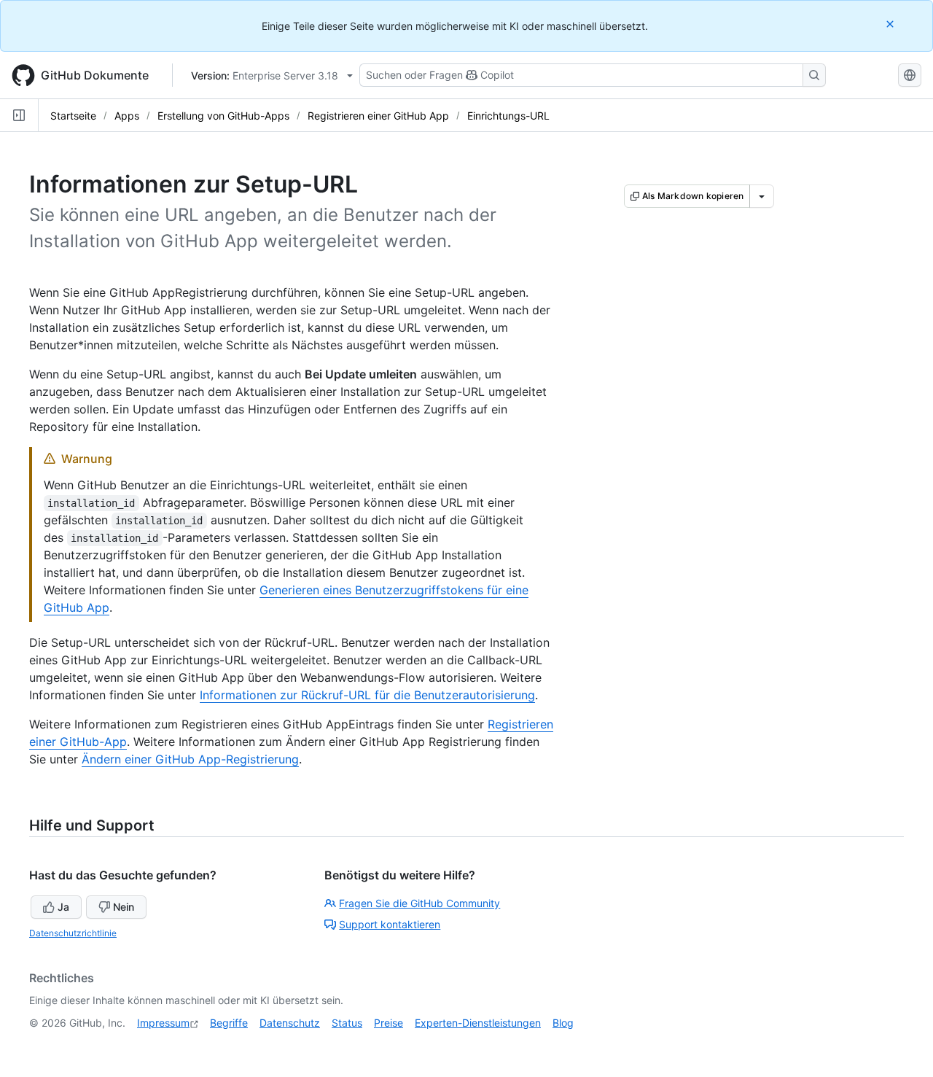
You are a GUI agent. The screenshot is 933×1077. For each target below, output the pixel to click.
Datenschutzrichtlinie (73, 933)
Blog (563, 1022)
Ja (63, 907)
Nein (123, 907)
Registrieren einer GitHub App (378, 115)
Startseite (73, 115)
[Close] (891, 23)
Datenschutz (289, 1022)
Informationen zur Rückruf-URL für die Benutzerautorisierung (367, 695)
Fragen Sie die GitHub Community (419, 903)
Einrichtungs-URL (508, 115)
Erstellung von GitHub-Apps (223, 115)
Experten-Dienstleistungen (478, 1022)
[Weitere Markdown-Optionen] (761, 196)
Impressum (163, 1022)
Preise (388, 1022)
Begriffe (229, 1022)
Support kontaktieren (389, 924)
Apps (126, 115)
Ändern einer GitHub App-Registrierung (190, 759)
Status (347, 1022)
